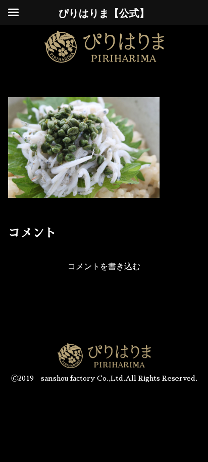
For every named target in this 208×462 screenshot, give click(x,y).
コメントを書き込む (104, 266)
